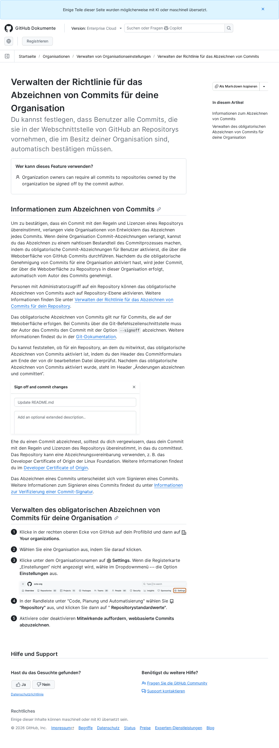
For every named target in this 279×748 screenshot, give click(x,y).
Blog (210, 727)
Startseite (27, 56)
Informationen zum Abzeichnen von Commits (82, 209)
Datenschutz (108, 727)
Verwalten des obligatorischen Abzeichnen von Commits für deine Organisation (85, 514)
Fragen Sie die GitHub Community (177, 683)
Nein (46, 684)
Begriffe (85, 727)
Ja (24, 684)
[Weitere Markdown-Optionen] (264, 86)
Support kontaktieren (166, 691)
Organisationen (56, 56)
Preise (145, 727)
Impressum (61, 727)
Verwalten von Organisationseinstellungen (114, 56)
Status (129, 727)
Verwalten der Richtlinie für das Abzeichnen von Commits (208, 56)
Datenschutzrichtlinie (27, 694)
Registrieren (37, 41)
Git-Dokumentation (96, 336)
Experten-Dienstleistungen (178, 727)
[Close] (263, 9)
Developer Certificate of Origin (56, 467)
